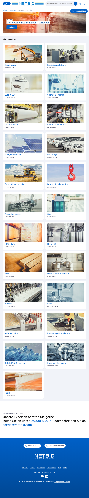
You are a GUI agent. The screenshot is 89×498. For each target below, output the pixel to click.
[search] (75, 4)
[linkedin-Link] (46, 476)
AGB (59, 468)
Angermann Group (62, 482)
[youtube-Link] (42, 476)
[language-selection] (80, 3)
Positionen (13, 10)
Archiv (32, 468)
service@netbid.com (17, 425)
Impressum (41, 468)
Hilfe (65, 468)
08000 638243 (42, 421)
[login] (84, 3)
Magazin (25, 468)
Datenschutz (51, 468)
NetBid (5, 10)
